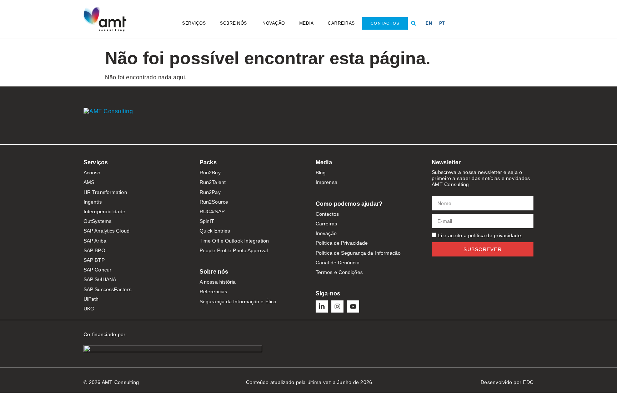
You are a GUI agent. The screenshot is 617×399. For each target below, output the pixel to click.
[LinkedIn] (322, 306)
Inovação (273, 23)
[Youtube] (353, 306)
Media (306, 23)
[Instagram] (337, 306)
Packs (208, 162)
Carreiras (341, 23)
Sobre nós (233, 23)
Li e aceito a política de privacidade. (480, 235)
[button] (413, 23)
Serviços (194, 23)
